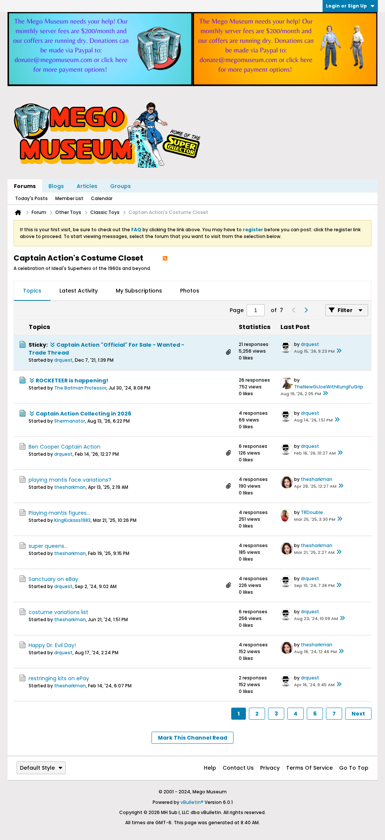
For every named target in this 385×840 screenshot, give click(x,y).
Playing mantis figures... (59, 513)
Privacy (270, 768)
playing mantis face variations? (70, 480)
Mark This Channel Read (192, 737)
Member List (69, 198)
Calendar (101, 198)
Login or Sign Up (346, 6)
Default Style (37, 768)
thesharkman (70, 487)
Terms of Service (309, 768)
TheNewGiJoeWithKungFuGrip (328, 387)
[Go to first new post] (52, 345)
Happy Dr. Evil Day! (52, 645)
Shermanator (69, 421)
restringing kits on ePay (59, 678)
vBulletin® (191, 802)
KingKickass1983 (72, 520)
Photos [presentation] (189, 290)
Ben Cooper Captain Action (64, 446)
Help (210, 768)
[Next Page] (305, 310)
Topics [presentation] (32, 290)
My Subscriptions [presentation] (139, 290)
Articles (87, 186)
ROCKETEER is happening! (72, 380)
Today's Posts (31, 198)
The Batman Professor (80, 388)
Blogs (56, 186)
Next (358, 713)
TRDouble (312, 512)
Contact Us (238, 768)
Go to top (353, 768)
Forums (25, 186)
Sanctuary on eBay (53, 579)
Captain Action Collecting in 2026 (83, 413)
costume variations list (58, 612)
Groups (120, 186)
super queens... (48, 546)
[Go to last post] (339, 351)
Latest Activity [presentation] (78, 290)
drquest (63, 360)
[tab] (32, 291)
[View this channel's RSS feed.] (165, 258)
